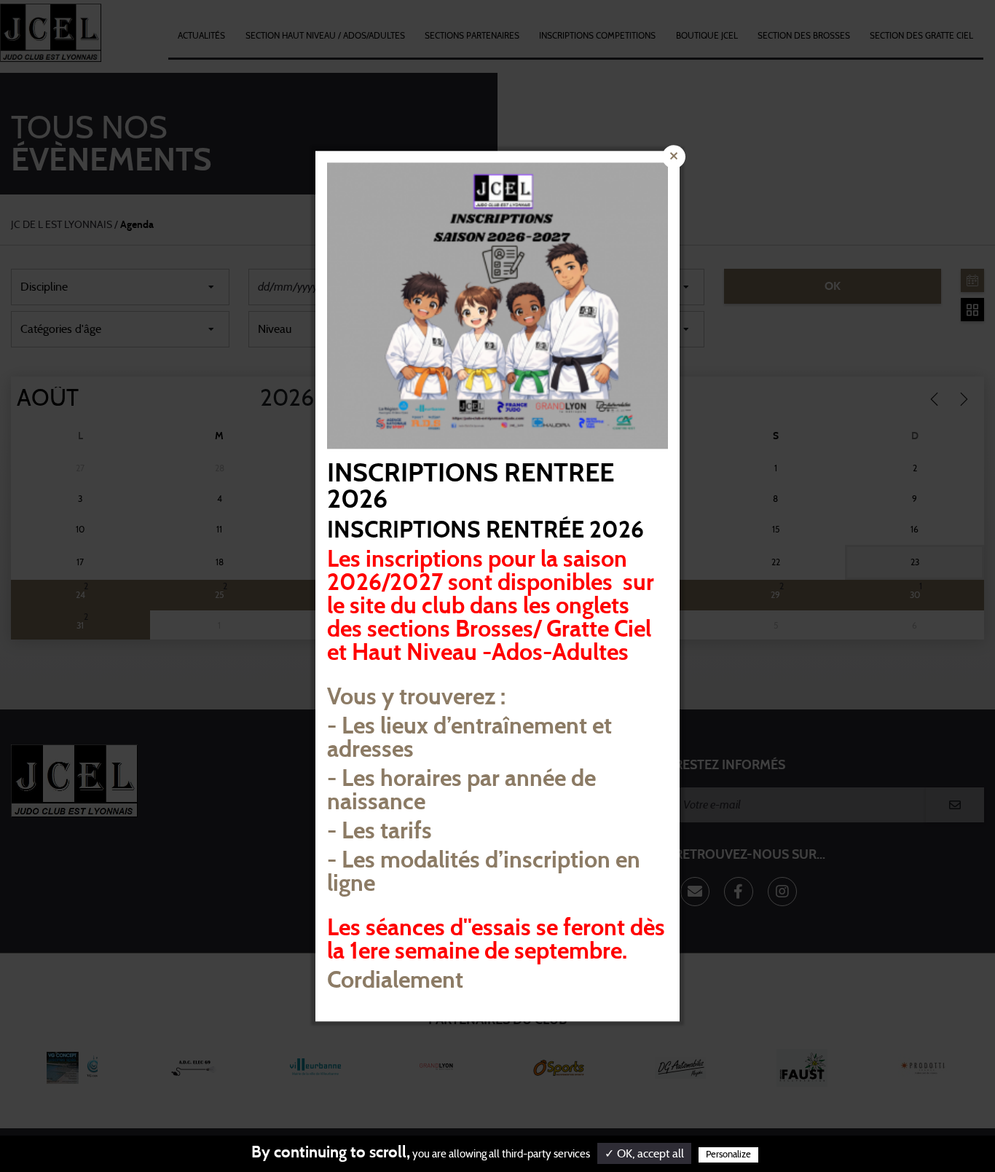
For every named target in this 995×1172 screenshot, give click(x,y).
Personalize (728, 1155)
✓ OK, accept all (644, 1154)
